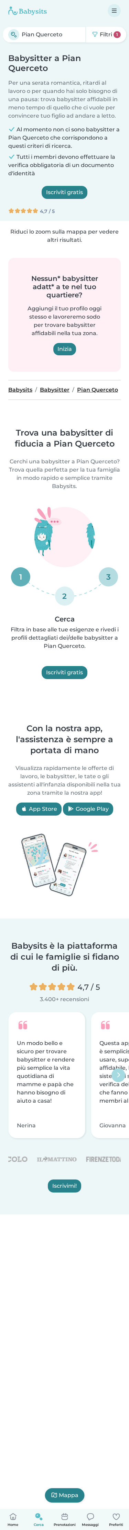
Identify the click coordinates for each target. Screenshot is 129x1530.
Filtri (108, 34)
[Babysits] (27, 11)
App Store (42, 809)
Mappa (68, 1495)
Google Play (91, 809)
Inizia (64, 349)
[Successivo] (118, 1075)
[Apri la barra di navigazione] (114, 10)
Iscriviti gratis (64, 192)
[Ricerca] (13, 34)
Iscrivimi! (64, 1186)
